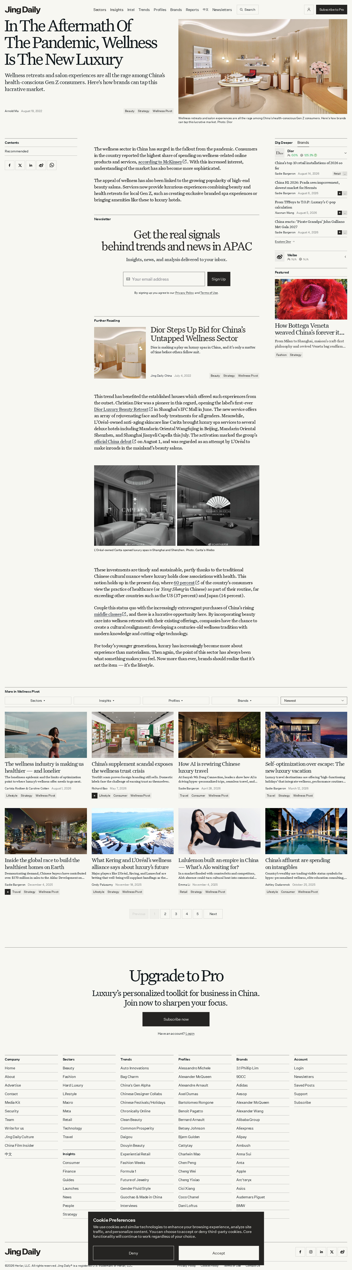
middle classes (108, 614)
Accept (218, 1253)
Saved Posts (304, 1085)
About (10, 1076)
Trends (144, 9)
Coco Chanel (188, 1197)
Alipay (241, 1137)
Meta (67, 1111)
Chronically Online (135, 1111)
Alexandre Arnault (193, 1085)
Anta (240, 1162)
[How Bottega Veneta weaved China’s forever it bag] (311, 299)
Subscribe (302, 1102)
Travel (184, 795)
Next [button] (213, 914)
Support (301, 1094)
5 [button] (198, 914)
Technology (72, 1128)
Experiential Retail (135, 1154)
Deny (133, 1253)
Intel (131, 9)
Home (10, 1068)
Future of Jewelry (134, 1180)
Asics (240, 1188)
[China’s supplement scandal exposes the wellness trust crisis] (133, 735)
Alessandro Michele (194, 1068)
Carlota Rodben (15, 788)
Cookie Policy (209, 1265)
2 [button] (165, 914)
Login (190, 1033)
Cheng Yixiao (189, 1180)
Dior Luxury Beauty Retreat (121, 409)
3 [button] (176, 914)
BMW (240, 1205)
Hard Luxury (73, 1085)
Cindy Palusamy (102, 884)
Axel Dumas (188, 1094)
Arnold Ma (12, 111)
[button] (309, 9)
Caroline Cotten (39, 788)
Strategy (143, 111)
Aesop (241, 1094)
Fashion (281, 355)
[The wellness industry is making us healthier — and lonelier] (46, 735)
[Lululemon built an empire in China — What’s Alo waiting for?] (219, 831)
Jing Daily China (161, 375)
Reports (192, 9)
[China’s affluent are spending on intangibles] (306, 831)
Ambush (243, 1145)
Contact (11, 1094)
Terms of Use (209, 293)
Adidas (242, 1085)
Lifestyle (11, 795)
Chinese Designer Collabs (141, 1094)
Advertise (13, 1085)
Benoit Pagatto (190, 1111)
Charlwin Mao (189, 1154)
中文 (8, 1154)
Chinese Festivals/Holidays (142, 1102)
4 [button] (187, 914)
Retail (337, 173)
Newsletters (222, 9)
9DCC (241, 1076)
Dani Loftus (187, 1205)
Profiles (160, 9)
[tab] (303, 142)
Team (9, 1119)
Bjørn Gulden (189, 1137)
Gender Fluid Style (135, 1188)
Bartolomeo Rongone (195, 1102)
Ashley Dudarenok (277, 884)
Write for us (14, 1128)
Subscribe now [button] (176, 1019)
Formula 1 (128, 1171)
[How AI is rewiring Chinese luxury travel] (219, 735)
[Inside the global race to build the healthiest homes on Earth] (46, 831)
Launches (71, 1188)
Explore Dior (283, 241)
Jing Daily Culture (19, 1137)
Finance (69, 1171)
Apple (241, 1171)
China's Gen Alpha (135, 1085)
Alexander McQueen (194, 1076)
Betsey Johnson (191, 1128)
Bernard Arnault (191, 1119)
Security (12, 1111)
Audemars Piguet (250, 1197)
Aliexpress (245, 1128)
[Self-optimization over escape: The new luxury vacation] (306, 735)
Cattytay (185, 1145)
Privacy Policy (184, 293)
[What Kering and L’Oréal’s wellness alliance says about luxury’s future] (133, 831)
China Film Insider (19, 1145)
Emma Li (184, 884)
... (345, 173)
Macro (68, 1102)
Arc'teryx (244, 1180)
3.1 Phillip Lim (247, 1068)
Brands (176, 9)
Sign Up (219, 279)
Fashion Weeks (132, 1162)
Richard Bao (100, 788)
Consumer (120, 795)
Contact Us (253, 1265)
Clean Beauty (131, 1119)
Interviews (128, 1205)
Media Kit (12, 1102)
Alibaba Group (248, 1119)
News (67, 1197)
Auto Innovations (134, 1068)
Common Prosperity (137, 1128)
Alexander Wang (249, 1111)
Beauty (129, 111)
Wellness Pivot (162, 111)
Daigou (126, 1137)
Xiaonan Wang (284, 212)
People (68, 1205)
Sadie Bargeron (285, 173)
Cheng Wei (187, 1171)
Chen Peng (187, 1162)
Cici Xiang (186, 1188)
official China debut (113, 441)
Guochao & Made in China (141, 1197)
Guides (68, 1180)
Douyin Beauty (132, 1145)
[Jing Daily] (23, 10)
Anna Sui (243, 1154)
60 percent (184, 582)
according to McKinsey (160, 162)
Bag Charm (129, 1076)
